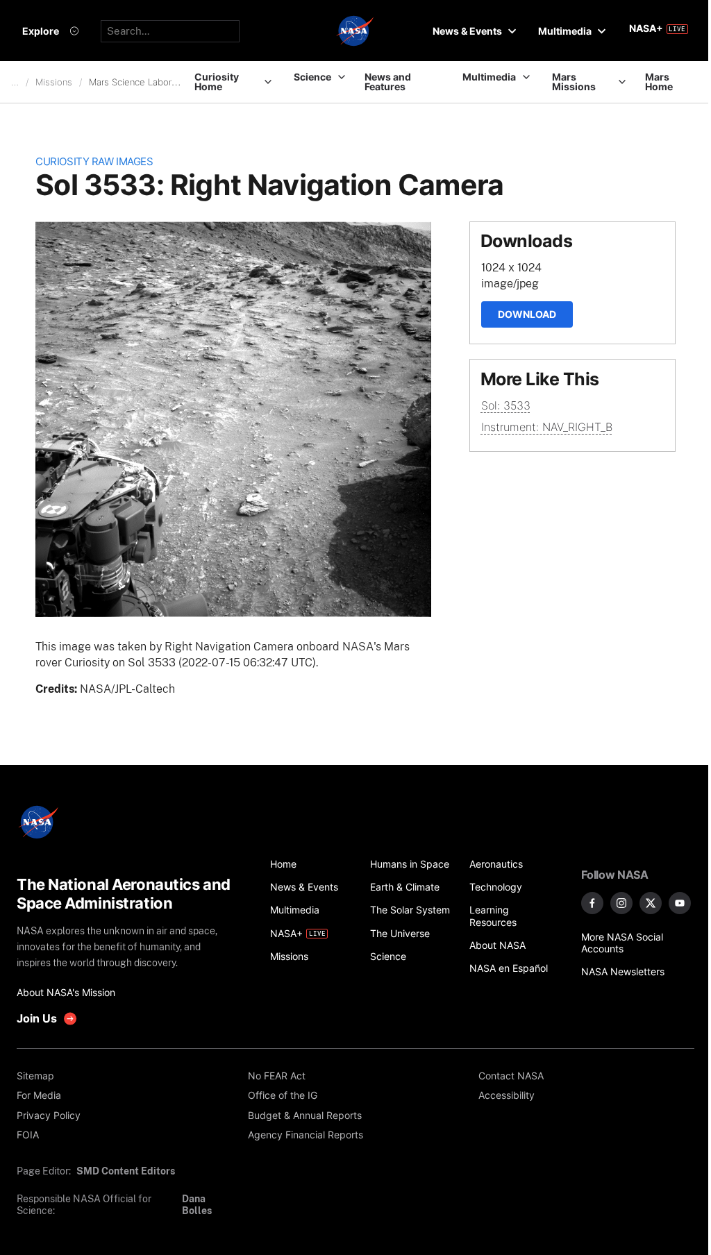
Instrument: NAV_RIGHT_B (546, 427)
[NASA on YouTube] (680, 903)
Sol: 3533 (505, 405)
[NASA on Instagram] (621, 903)
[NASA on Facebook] (592, 903)
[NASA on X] (650, 903)
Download (527, 314)
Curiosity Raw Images (94, 161)
